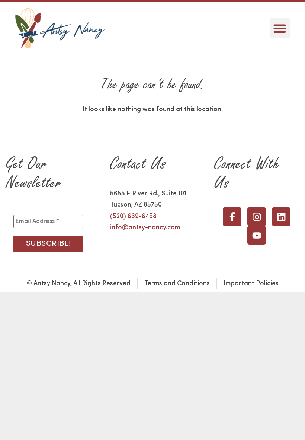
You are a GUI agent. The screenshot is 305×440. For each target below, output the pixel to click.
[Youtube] (256, 235)
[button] (280, 28)
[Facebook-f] (232, 216)
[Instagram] (256, 216)
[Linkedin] (281, 216)
